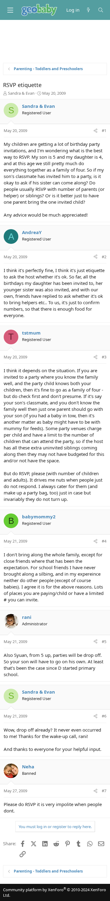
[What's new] (88, 10)
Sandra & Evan (21, 93)
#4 (104, 541)
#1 (104, 130)
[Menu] (10, 10)
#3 (104, 357)
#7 (104, 790)
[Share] (95, 130)
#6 (104, 716)
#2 (104, 256)
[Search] (101, 10)
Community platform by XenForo (54, 892)
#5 (104, 641)
